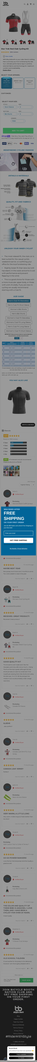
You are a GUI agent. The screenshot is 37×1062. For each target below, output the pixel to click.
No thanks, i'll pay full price (18, 548)
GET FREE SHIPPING (18, 540)
